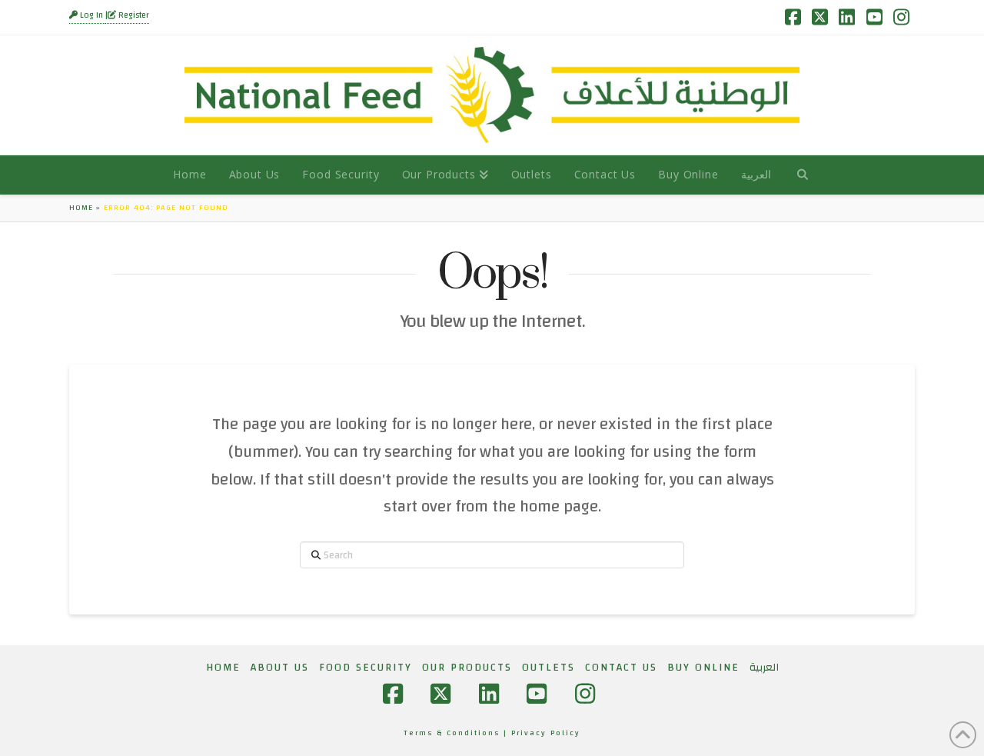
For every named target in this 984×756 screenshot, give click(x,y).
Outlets (548, 667)
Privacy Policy (545, 733)
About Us (280, 667)
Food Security (365, 667)
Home (81, 208)
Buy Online (703, 667)
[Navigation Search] (802, 174)
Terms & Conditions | (457, 733)
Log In (91, 15)
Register (132, 15)
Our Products (467, 667)
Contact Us (621, 667)
